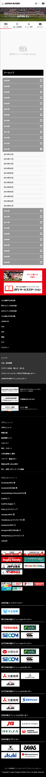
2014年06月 (9, 182)
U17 (2, 342)
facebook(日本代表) (8, 488)
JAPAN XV (12, 10)
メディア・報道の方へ (9, 459)
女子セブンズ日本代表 (9, 311)
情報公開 (4, 432)
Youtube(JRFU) (6, 514)
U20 (2, 332)
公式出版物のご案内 (8, 453)
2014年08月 (9, 173)
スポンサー (5, 443)
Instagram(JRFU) (7, 525)
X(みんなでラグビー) (8, 509)
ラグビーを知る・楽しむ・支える (12, 368)
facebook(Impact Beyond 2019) (12, 493)
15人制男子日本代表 (8, 300)
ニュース (4, 358)
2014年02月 (9, 201)
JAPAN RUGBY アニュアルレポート (14, 378)
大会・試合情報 (6, 363)
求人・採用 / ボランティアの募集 (12, 469)
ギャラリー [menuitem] (40, 27)
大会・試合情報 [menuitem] (17, 27)
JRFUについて (6, 427)
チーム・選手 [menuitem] (29, 27)
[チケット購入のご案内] (23, 275)
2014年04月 (9, 191)
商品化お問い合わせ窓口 (9, 464)
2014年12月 (9, 154)
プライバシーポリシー (34, 768)
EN (38, 3)
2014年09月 (9, 168)
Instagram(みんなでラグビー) (11, 535)
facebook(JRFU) (7, 483)
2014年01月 (9, 205)
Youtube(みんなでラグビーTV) (11, 520)
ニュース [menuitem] (5, 27)
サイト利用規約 (10, 768)
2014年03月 (9, 196)
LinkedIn (4, 541)
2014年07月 (9, 177)
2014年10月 (9, 163)
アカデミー (5, 347)
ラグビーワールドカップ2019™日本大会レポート (18, 373)
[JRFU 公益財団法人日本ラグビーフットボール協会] (10, 3)
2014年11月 (9, 159)
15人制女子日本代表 (8, 316)
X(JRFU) (4, 498)
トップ (3, 10)
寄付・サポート (6, 448)
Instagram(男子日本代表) (10, 530)
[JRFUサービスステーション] (23, 287)
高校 (2, 337)
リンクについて (21, 768)
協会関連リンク (6, 438)
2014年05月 (9, 187)
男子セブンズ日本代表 (9, 305)
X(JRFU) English (7, 504)
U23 (2, 326)
